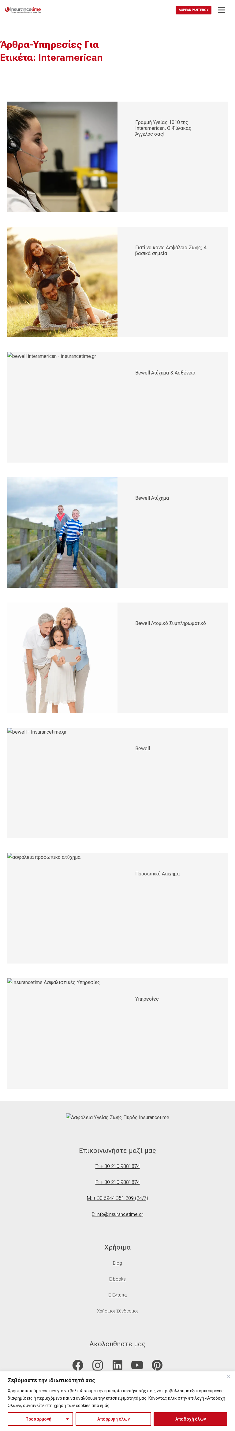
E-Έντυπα (117, 1295)
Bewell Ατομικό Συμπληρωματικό (170, 623)
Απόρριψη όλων (113, 1419)
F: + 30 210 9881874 (117, 1182)
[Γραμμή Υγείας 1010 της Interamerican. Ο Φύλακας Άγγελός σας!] (62, 157)
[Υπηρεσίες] (62, 1033)
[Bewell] (62, 783)
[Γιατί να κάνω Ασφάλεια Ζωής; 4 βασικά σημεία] (62, 282)
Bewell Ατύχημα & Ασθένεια (165, 373)
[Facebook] (78, 1365)
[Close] (228, 1376)
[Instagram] (98, 1365)
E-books (117, 1279)
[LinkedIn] (118, 1365)
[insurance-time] (23, 10)
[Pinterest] (157, 1365)
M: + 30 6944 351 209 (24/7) (117, 1198)
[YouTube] (137, 1365)
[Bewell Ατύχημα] (62, 532)
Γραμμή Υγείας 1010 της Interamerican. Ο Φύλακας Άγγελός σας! (163, 128)
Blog (117, 1263)
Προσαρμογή (38, 1419)
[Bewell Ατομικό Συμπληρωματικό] (62, 658)
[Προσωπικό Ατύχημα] (62, 908)
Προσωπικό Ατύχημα (157, 874)
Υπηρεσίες (147, 999)
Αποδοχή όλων (190, 1419)
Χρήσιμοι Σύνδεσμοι (117, 1311)
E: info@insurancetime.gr (117, 1214)
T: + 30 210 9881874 (117, 1166)
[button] (221, 10)
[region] (117, 1401)
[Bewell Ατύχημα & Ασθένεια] (62, 407)
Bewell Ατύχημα (152, 498)
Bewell (142, 748)
